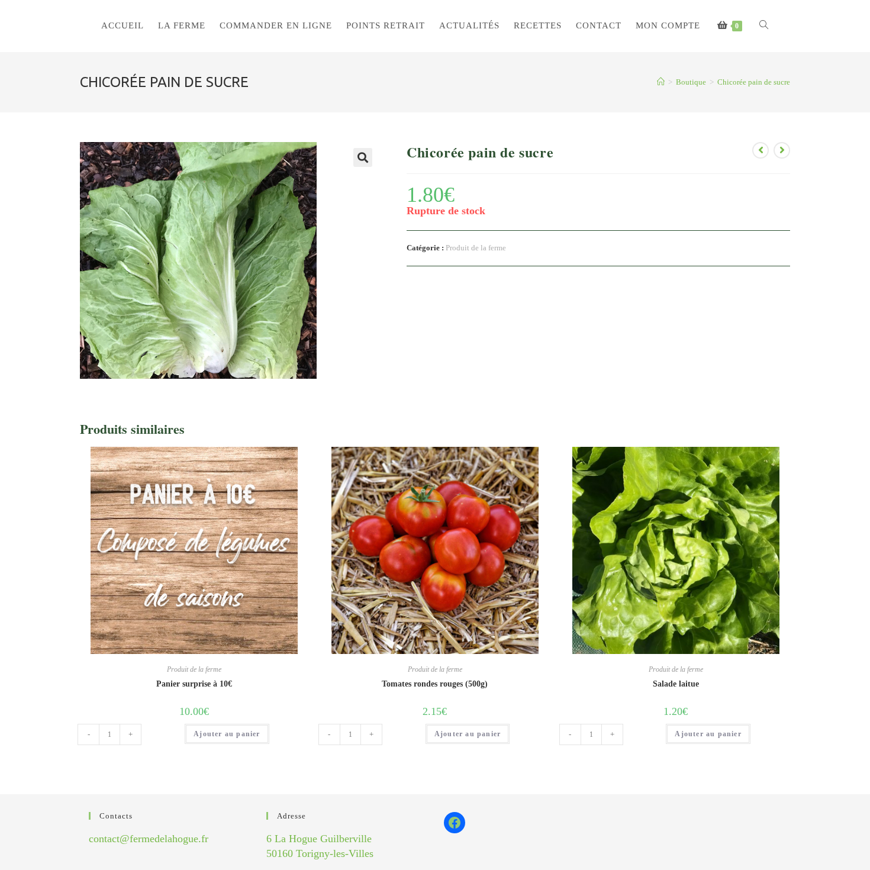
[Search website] (764, 25)
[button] (362, 157)
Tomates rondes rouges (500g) (435, 683)
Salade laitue (676, 683)
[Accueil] (661, 82)
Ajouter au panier (227, 734)
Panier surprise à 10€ (194, 683)
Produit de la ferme (476, 247)
